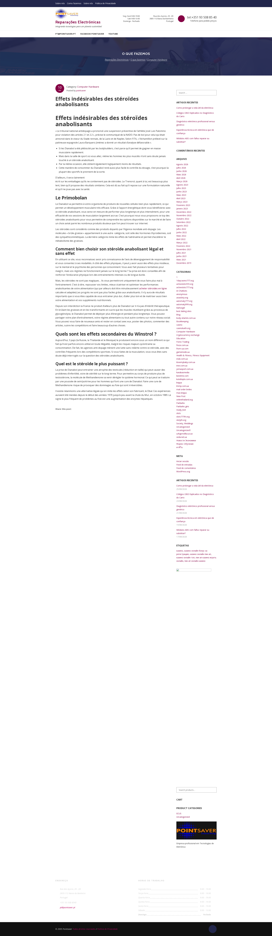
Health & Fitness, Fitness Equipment (193, 355)
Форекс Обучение (185, 443)
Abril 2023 (180, 198)
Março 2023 (181, 201)
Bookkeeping (182, 321)
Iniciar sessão (182, 461)
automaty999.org (184, 304)
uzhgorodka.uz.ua (184, 433)
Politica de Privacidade (105, 3)
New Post (180, 396)
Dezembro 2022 (183, 212)
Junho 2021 (181, 256)
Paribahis (180, 403)
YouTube (113, 33)
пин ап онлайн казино (194, 561)
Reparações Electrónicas (78, 22)
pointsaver (81, 90)
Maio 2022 (181, 235)
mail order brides (184, 389)
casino (179, 324)
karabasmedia (182, 372)
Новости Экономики (186, 440)
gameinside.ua (183, 352)
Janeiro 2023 (182, 208)
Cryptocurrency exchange (188, 335)
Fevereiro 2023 (183, 205)
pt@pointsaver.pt (65, 33)
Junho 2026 (181, 171)
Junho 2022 (181, 232)
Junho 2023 (181, 191)
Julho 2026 (181, 167)
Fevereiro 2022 (183, 246)
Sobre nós (60, 3)
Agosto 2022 (182, 225)
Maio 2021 (181, 259)
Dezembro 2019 (183, 263)
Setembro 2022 (183, 222)
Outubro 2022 (182, 218)
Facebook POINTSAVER (92, 33)
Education (180, 338)
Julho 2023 (181, 188)
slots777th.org (183, 416)
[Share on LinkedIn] (97, 408)
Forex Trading (182, 341)
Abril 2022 (180, 239)
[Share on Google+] (90, 408)
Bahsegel (180, 307)
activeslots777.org (184, 287)
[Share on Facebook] (76, 408)
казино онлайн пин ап (200, 554)
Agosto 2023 (182, 184)
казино (179, 550)
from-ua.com (182, 348)
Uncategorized (183, 426)
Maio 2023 (181, 195)
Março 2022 (181, 242)
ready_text (181, 409)
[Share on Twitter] (83, 408)
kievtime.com (182, 375)
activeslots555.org (184, 284)
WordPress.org (183, 471)
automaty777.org (184, 301)
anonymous (181, 294)
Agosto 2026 (182, 164)
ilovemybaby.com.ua (185, 362)
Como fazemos (74, 3)
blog (178, 314)
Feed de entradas (184, 464)
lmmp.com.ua (182, 386)
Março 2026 (181, 181)
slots (178, 413)
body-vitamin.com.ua (186, 318)
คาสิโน (179, 447)
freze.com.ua (182, 345)
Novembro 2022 (183, 215)
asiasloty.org (182, 297)
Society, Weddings (184, 423)
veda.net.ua (181, 437)
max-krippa (181, 392)
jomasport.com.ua (184, 369)
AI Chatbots (181, 290)
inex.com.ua (181, 365)
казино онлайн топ (185, 557)
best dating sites (183, 311)
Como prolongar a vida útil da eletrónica (194, 107)
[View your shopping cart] (215, 34)
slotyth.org (181, 420)
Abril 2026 (180, 178)
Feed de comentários (186, 468)
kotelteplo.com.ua (184, 379)
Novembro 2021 (183, 249)
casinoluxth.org (183, 328)
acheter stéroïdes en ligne (153, 288)
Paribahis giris (182, 406)
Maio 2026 (181, 174)
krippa (179, 382)
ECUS (178, 813)
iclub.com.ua (182, 358)
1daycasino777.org (185, 280)
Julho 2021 (181, 252)
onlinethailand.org (184, 399)
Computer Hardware (88, 86)
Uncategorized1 (183, 430)
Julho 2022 (181, 229)
